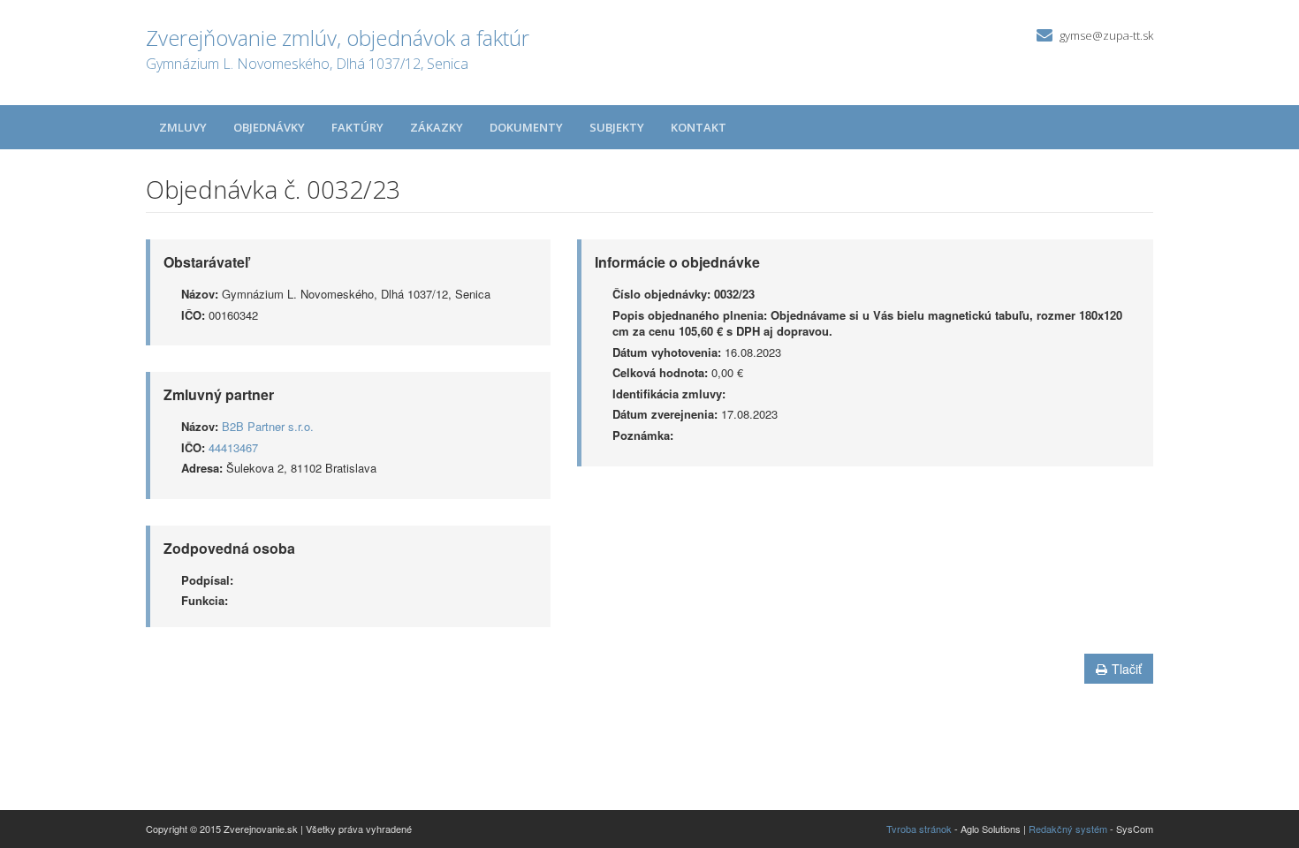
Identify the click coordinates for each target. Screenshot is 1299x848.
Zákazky (436, 127)
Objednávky (269, 127)
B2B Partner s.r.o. (268, 426)
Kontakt (698, 127)
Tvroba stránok (919, 829)
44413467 (233, 447)
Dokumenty (526, 127)
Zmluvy (183, 127)
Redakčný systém (1068, 829)
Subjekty (616, 127)
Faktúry (357, 127)
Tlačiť (1127, 669)
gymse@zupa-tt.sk (1106, 35)
